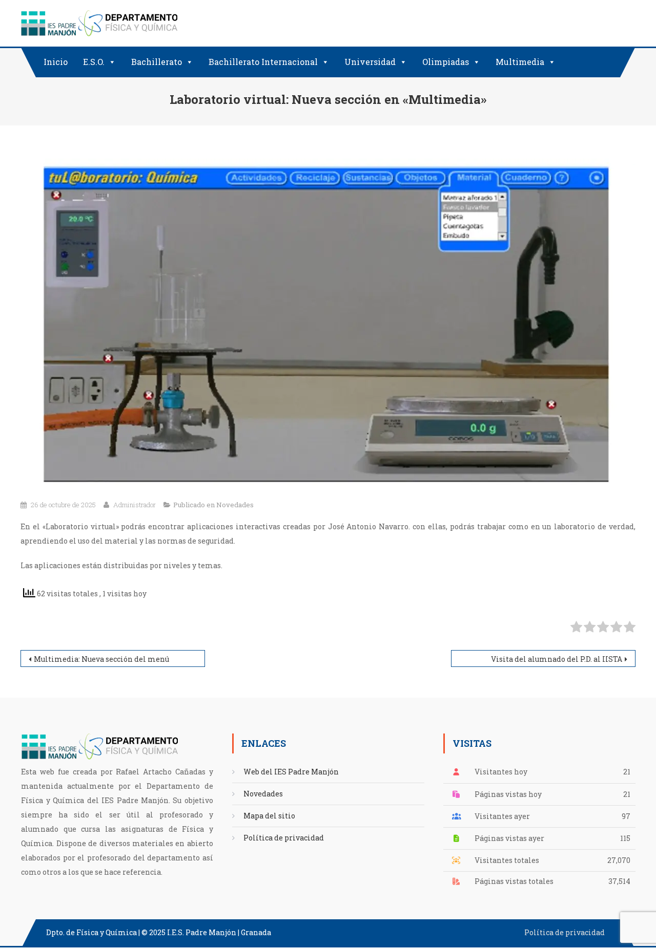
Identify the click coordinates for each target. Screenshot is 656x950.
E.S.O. (94, 61)
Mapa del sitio (269, 816)
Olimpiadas (445, 61)
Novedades (235, 504)
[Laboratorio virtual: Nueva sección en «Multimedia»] (328, 322)
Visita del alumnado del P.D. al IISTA (556, 659)
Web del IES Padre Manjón (291, 771)
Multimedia (520, 61)
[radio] (576, 629)
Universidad (370, 61)
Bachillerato (156, 61)
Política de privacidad (283, 838)
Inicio (56, 61)
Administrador (134, 504)
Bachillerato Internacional (263, 61)
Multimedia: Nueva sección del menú (101, 659)
